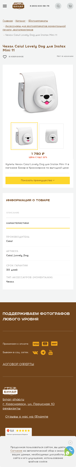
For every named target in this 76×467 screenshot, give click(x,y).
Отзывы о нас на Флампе (26, 416)
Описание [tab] (12, 212)
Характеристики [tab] (17, 223)
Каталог (20, 20)
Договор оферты (18, 364)
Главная (8, 20)
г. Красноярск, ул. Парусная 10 (29, 404)
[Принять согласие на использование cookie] (70, 443)
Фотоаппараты (38, 20)
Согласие (16, 450)
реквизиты (12, 408)
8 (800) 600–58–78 (39, 6)
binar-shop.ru (13, 399)
